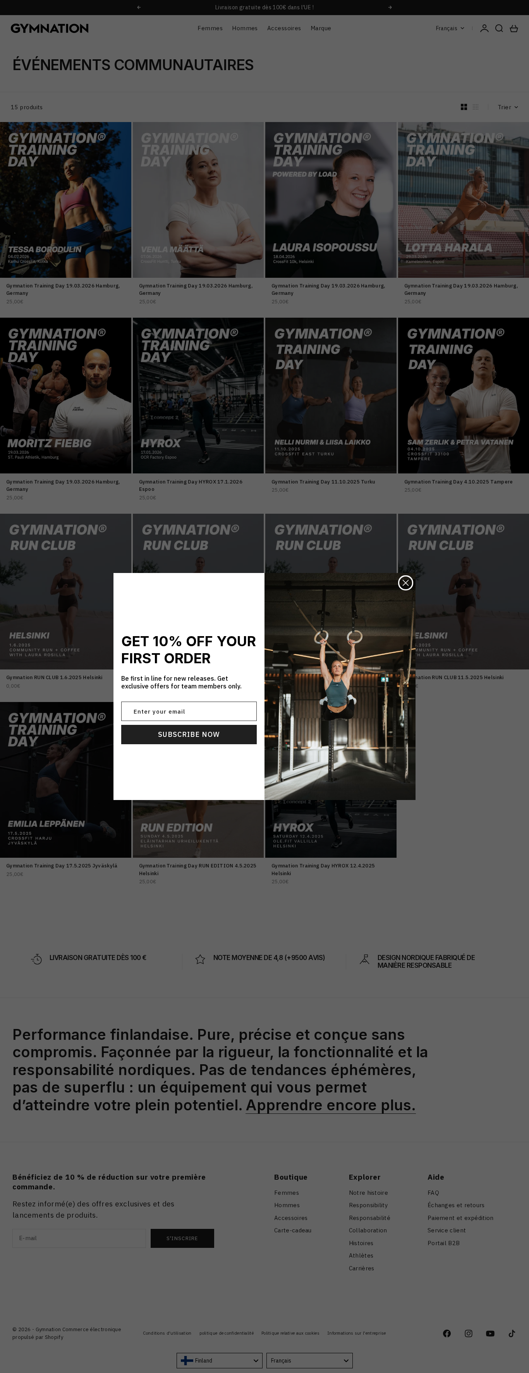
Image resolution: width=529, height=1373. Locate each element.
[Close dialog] (405, 583)
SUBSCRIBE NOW (189, 734)
